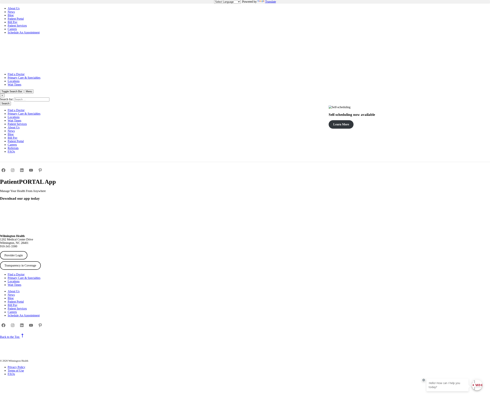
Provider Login (13, 255)
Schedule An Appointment (24, 32)
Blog (11, 15)
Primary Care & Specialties (24, 77)
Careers (12, 29)
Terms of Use (16, 370)
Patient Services (17, 25)
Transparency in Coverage (20, 265)
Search (5, 103)
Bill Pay (12, 22)
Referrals (13, 148)
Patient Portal (16, 18)
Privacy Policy (16, 367)
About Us (14, 8)
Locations (14, 81)
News (11, 11)
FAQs (11, 151)
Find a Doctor (16, 74)
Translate (270, 1)
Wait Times (14, 84)
